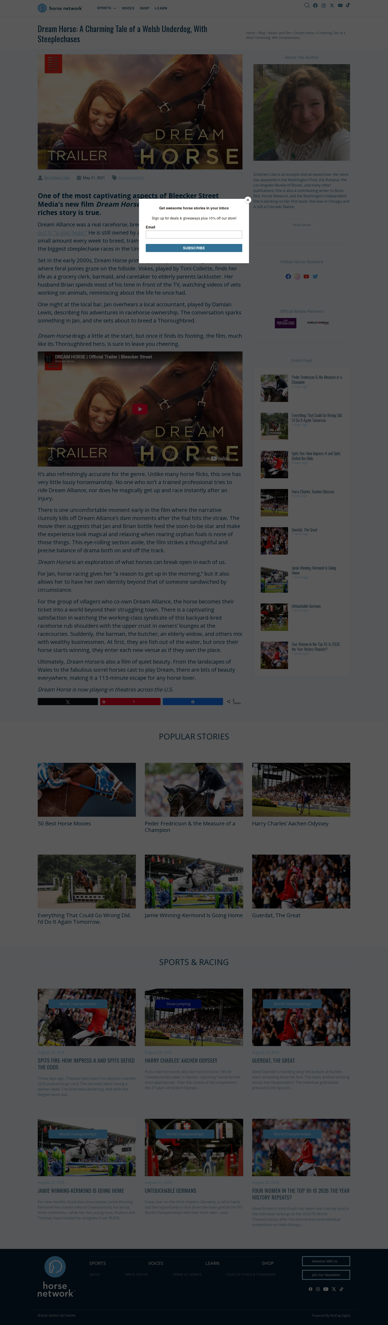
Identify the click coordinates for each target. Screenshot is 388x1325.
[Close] (248, 200)
